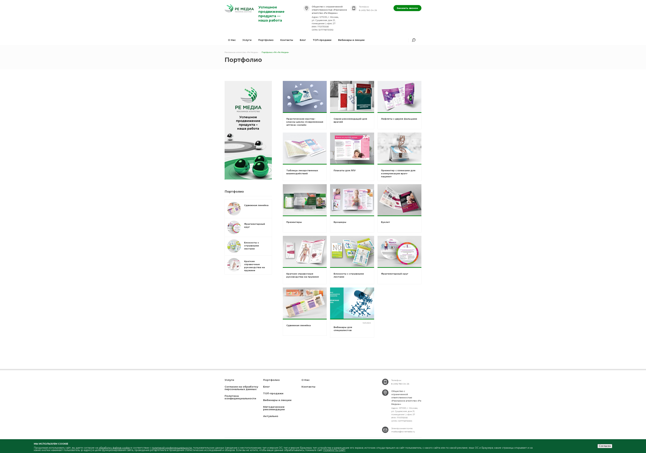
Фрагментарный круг (394, 273)
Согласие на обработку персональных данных (241, 388)
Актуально (270, 416)
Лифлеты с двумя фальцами (399, 118)
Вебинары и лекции (351, 40)
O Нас (232, 40)
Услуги (247, 40)
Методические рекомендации (274, 408)
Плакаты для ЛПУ (345, 170)
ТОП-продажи (322, 40)
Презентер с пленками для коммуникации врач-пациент (398, 173)
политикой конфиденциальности (172, 447)
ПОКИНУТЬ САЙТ (334, 450)
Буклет (385, 222)
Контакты (286, 40)
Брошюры (340, 222)
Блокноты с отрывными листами (251, 245)
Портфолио (266, 40)
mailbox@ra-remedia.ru (403, 431)
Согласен (605, 446)
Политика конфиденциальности (240, 397)
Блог (303, 40)
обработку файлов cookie (114, 447)
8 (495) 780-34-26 (368, 10)
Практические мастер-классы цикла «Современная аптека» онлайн (304, 121)
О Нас (305, 380)
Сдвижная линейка (256, 205)
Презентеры (294, 222)
